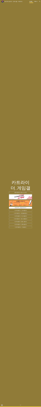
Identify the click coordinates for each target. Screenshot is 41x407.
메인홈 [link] (30, 1)
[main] (20, 185)
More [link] (35, 1)
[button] (39, 1)
